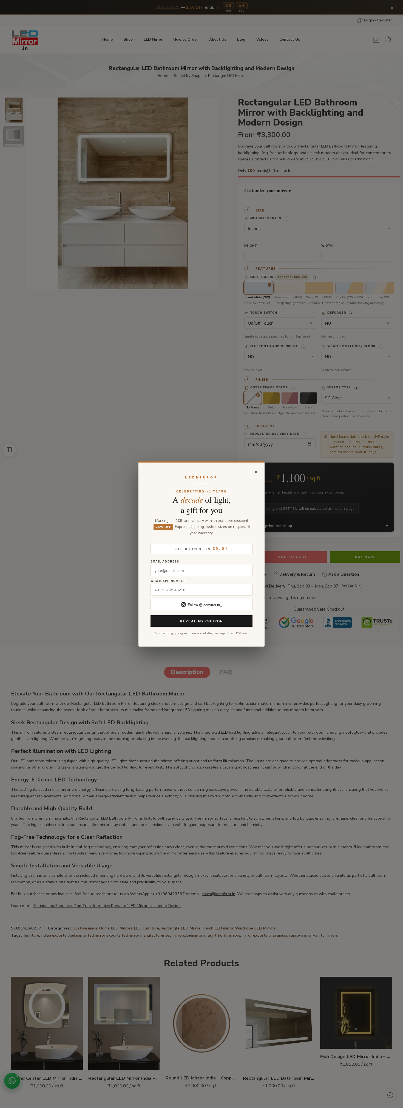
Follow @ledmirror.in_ (205, 604)
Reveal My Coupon (201, 621)
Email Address (165, 561)
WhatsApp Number (168, 581)
